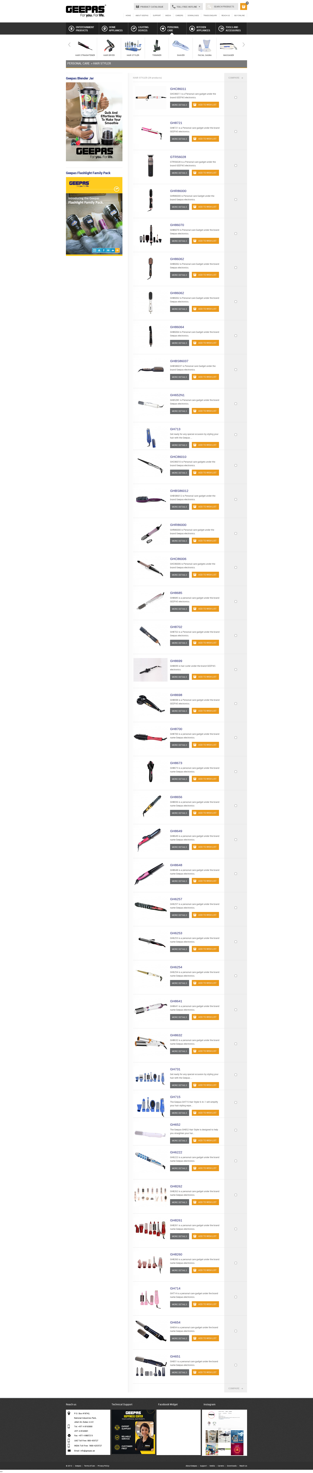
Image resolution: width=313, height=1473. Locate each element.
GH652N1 (177, 395)
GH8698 (176, 695)
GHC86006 (178, 559)
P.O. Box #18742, (82, 1413)
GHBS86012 (179, 491)
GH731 (175, 1069)
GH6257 (176, 899)
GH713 (175, 429)
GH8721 (176, 123)
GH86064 (177, 327)
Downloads (232, 1465)
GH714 (175, 1288)
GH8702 (176, 627)
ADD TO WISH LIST (207, 104)
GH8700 (176, 729)
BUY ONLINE (239, 15)
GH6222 (176, 1152)
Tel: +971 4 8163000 (83, 1426)
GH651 (175, 1356)
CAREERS (179, 15)
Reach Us (243, 1465)
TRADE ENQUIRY (210, 15)
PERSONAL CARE (173, 29)
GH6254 (176, 967)
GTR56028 (178, 157)
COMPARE (233, 78)
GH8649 (176, 831)
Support (203, 1465)
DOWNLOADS (193, 15)
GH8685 (176, 593)
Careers (221, 1465)
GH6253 (176, 933)
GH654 (175, 1322)
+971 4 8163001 (81, 1431)
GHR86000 (178, 191)
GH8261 (176, 1220)
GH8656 (176, 797)
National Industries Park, (85, 1418)
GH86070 (177, 225)
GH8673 (176, 763)
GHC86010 (178, 457)
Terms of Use (89, 1465)
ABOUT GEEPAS (141, 15)
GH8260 (176, 1254)
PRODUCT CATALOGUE (151, 6)
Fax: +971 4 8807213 (83, 1435)
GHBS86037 (179, 361)
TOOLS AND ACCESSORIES (233, 29)
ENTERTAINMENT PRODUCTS (85, 29)
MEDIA (168, 15)
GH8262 (176, 1186)
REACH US (226, 15)
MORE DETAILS (179, 104)
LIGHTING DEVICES (143, 29)
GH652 (175, 1124)
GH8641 (176, 1001)
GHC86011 (178, 89)
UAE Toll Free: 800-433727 (86, 1440)
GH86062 (177, 259)
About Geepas (191, 1465)
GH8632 (176, 1035)
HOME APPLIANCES (116, 29)
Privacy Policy (103, 1465)
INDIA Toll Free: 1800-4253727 (88, 1445)
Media (212, 1465)
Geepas (78, 1465)
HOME (128, 15)
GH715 (175, 1097)
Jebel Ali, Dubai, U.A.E (83, 1422)
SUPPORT (157, 15)
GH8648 (176, 865)
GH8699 (176, 661)
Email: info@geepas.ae (84, 1450)
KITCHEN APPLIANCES (203, 29)
